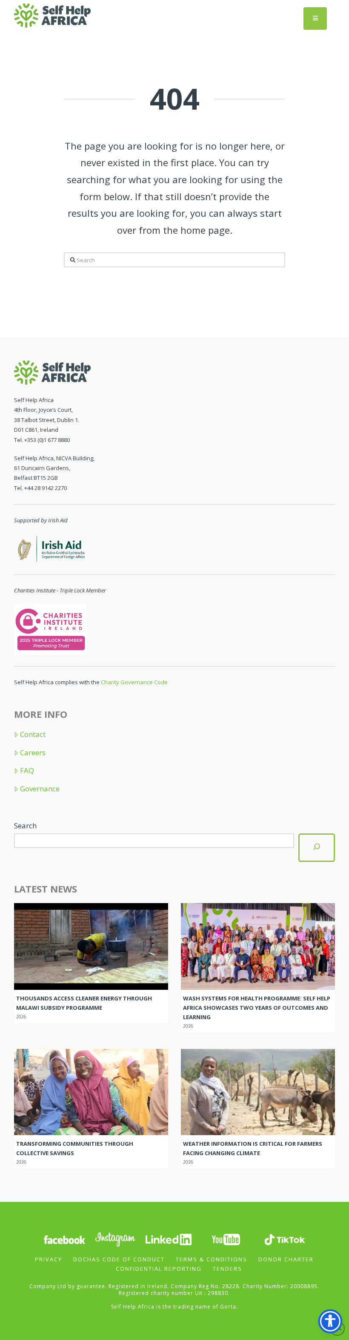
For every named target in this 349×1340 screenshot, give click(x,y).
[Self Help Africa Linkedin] (167, 1239)
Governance (40, 789)
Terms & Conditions (211, 1259)
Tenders (227, 1268)
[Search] (316, 847)
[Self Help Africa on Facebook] (64, 1239)
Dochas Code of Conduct (119, 1259)
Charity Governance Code (134, 682)
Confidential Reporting (159, 1268)
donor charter (286, 1259)
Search (25, 825)
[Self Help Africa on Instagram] (115, 1239)
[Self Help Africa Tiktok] (284, 1239)
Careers (33, 752)
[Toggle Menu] (315, 18)
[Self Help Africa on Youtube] (226, 1239)
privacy (48, 1259)
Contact (33, 734)
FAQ (27, 770)
